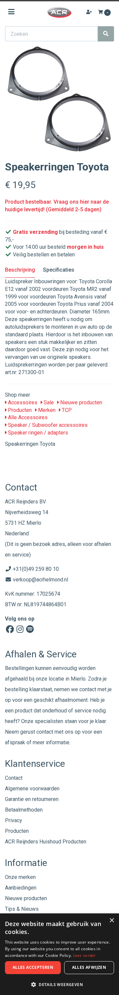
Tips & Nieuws (22, 909)
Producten (19, 410)
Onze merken (20, 877)
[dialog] (59, 954)
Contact (13, 778)
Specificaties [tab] (58, 270)
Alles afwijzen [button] (89, 967)
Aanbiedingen (20, 888)
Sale (48, 402)
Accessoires (22, 402)
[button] (59, 984)
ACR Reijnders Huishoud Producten (45, 841)
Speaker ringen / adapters (37, 433)
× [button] (111, 920)
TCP (66, 410)
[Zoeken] (106, 33)
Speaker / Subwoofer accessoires (47, 425)
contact (44, 732)
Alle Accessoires (27, 417)
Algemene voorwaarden (32, 788)
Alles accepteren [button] (33, 967)
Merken (46, 410)
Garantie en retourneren (32, 799)
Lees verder (84, 955)
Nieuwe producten (80, 402)
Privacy (13, 820)
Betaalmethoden (24, 810)
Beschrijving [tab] (20, 270)
